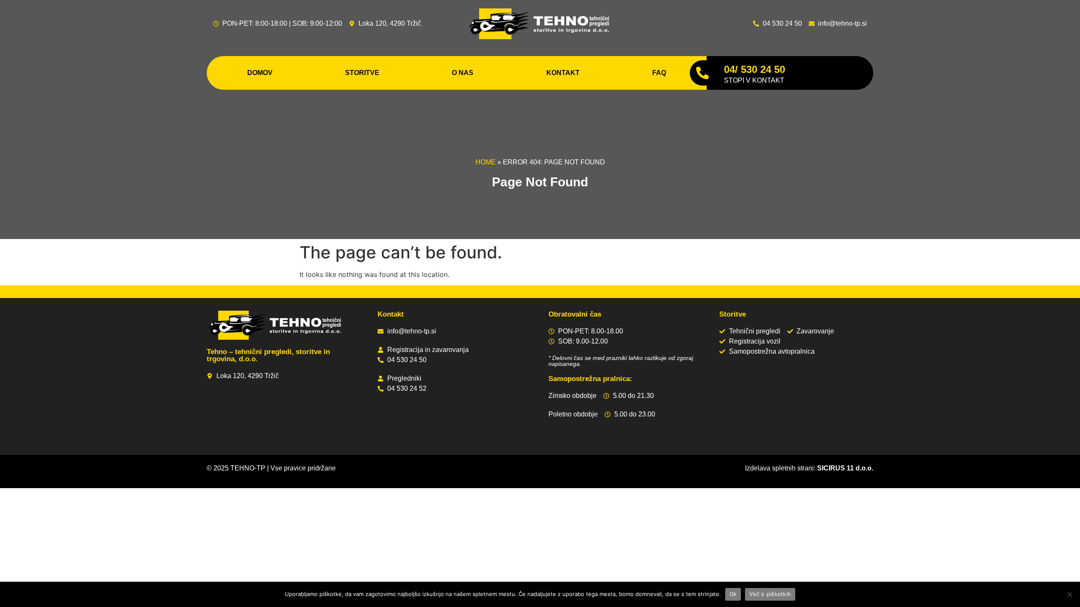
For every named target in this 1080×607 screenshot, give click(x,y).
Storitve (362, 72)
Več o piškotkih (770, 594)
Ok (733, 594)
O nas (462, 72)
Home (485, 162)
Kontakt (563, 72)
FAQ (659, 72)
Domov (260, 72)
